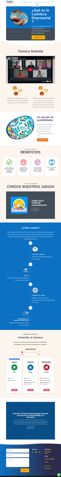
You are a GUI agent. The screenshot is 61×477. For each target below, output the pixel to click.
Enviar (25, 470)
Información (38, 37)
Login (37, 3)
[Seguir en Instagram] (39, 452)
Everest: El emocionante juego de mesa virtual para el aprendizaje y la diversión (30, 415)
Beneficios (26, 2)
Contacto (47, 2)
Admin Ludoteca (21, 419)
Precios (38, 2)
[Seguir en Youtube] (36, 452)
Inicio (21, 2)
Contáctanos (42, 139)
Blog (42, 2)
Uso (35, 2)
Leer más (30, 427)
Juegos (31, 2)
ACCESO (52, 2)
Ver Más (35, 209)
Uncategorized (35, 419)
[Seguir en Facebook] (32, 452)
